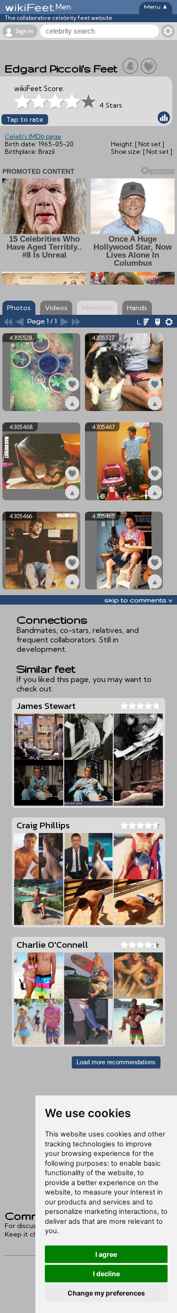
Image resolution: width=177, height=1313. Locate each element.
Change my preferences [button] (106, 1293)
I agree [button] (106, 1254)
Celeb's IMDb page (33, 136)
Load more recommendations (116, 1062)
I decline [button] (106, 1274)
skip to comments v (138, 600)
